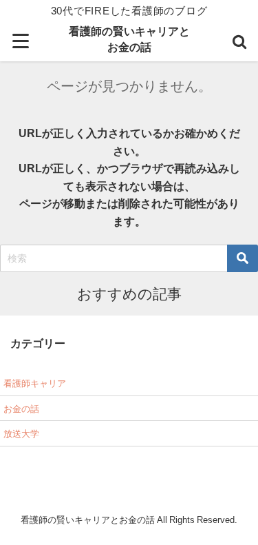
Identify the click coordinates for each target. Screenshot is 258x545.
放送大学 (21, 433)
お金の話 (21, 408)
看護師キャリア (34, 383)
